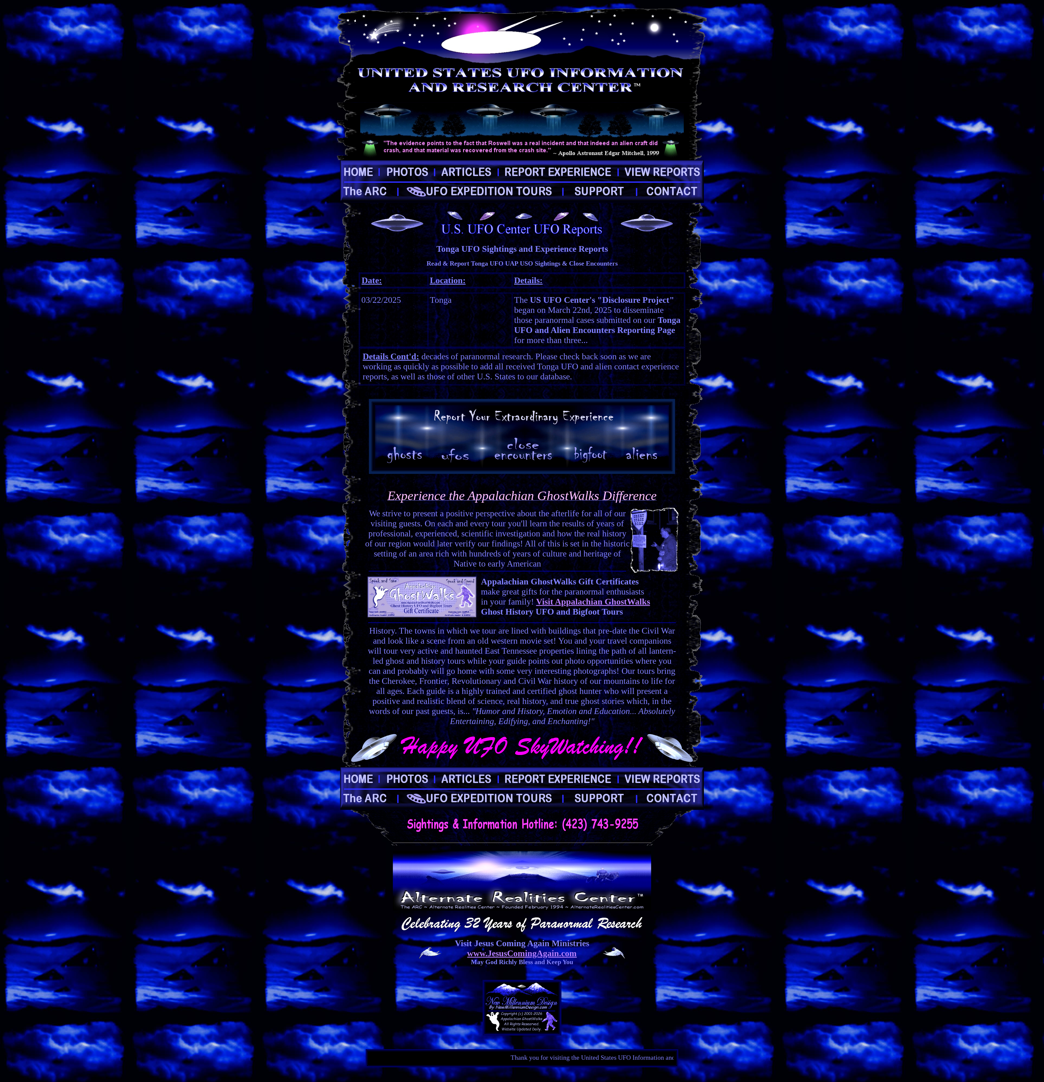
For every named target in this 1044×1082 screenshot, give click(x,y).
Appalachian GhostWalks (602, 601)
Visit (545, 601)
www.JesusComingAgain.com (522, 953)
